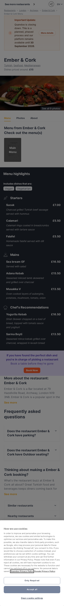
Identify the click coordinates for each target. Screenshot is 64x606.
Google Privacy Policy (44, 571)
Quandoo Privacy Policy (22, 571)
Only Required (32, 580)
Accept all (32, 589)
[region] (32, 563)
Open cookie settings (32, 598)
